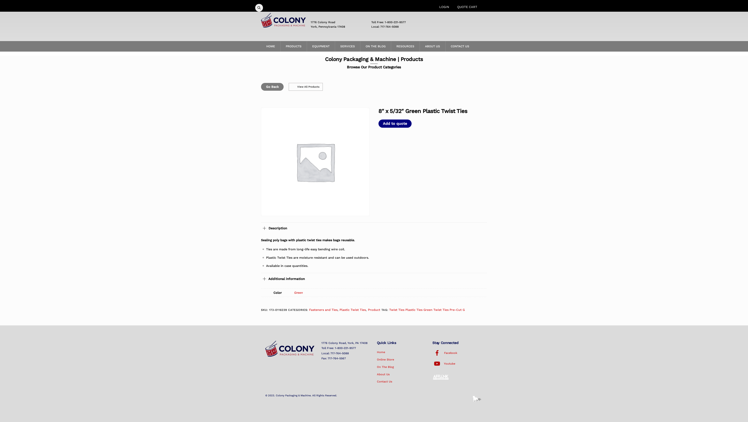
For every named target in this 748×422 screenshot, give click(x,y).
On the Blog (376, 46)
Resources (405, 46)
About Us (432, 46)
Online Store (385, 359)
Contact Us (460, 46)
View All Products (308, 86)
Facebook (450, 352)
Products (294, 46)
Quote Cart (467, 7)
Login (444, 7)
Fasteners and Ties (323, 310)
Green (298, 293)
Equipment (321, 46)
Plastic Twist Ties (353, 310)
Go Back (272, 87)
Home (270, 46)
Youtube (449, 363)
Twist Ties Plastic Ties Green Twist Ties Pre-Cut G (427, 310)
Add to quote (395, 123)
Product (374, 310)
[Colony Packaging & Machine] (283, 26)
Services (347, 46)
